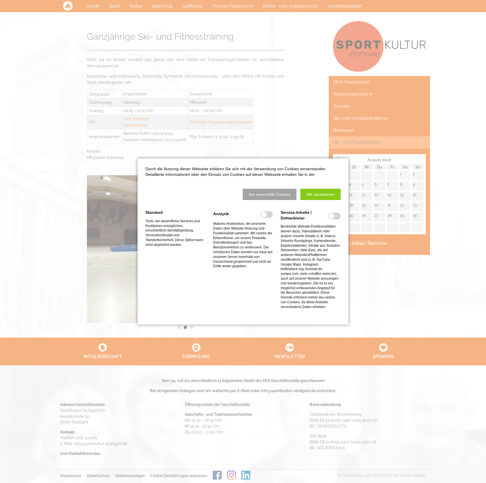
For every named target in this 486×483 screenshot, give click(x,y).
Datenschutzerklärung (164, 180)
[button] (269, 194)
